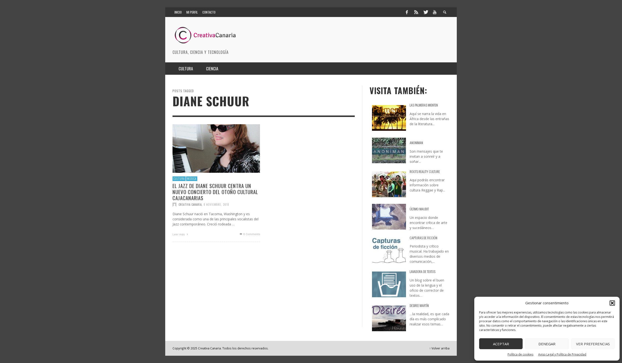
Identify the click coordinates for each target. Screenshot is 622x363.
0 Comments (251, 234)
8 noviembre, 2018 (216, 204)
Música (191, 179)
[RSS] (416, 12)
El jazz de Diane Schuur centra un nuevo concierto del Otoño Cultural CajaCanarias (215, 191)
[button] (612, 303)
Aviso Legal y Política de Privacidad (562, 354)
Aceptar (501, 343)
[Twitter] (425, 12)
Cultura (179, 179)
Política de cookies (520, 354)
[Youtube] (434, 12)
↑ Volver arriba (439, 348)
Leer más (179, 234)
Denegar (546, 343)
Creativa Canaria (190, 204)
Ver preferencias (593, 343)
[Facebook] (406, 12)
